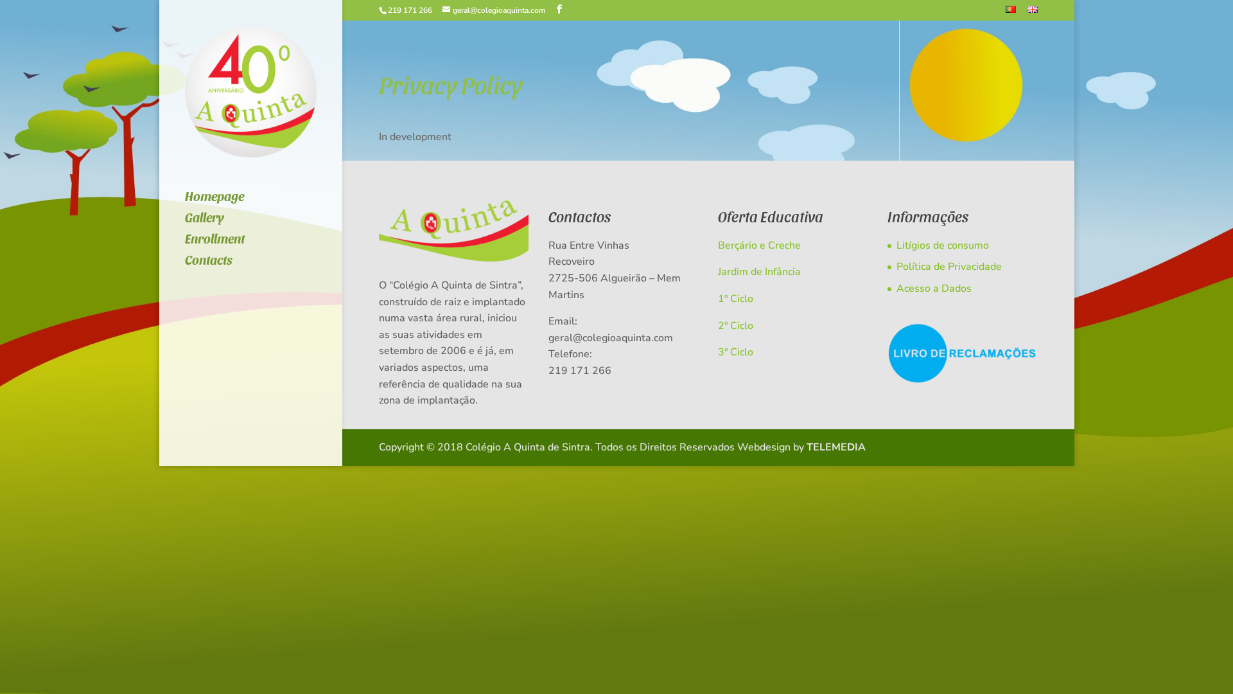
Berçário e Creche (759, 245)
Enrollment (215, 240)
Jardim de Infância (759, 272)
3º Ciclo (735, 352)
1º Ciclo (735, 299)
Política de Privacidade (949, 267)
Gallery (204, 219)
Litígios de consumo (942, 245)
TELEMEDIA (836, 447)
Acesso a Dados (934, 288)
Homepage (214, 197)
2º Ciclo (735, 326)
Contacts (208, 261)
